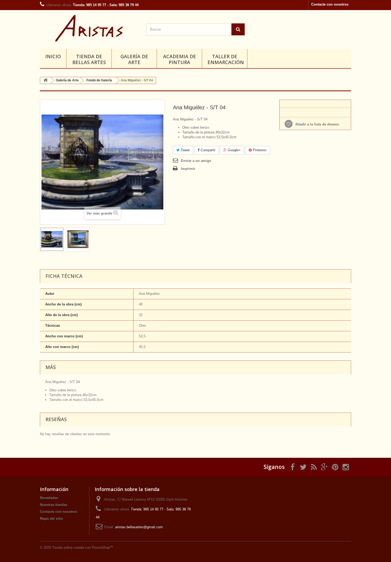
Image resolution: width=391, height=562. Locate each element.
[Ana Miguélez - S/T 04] (52, 239)
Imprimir (188, 169)
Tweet (185, 150)
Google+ (234, 150)
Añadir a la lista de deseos (316, 124)
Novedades (49, 498)
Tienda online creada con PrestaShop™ (82, 548)
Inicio (53, 56)
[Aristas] (89, 28)
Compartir (207, 150)
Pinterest (259, 150)
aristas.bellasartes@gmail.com (139, 527)
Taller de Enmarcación (225, 59)
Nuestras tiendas (53, 505)
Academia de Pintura (179, 59)
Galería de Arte (134, 59)
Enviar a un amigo (196, 161)
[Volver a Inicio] (45, 80)
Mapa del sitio (51, 519)
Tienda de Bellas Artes (89, 59)
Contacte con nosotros (329, 4)
